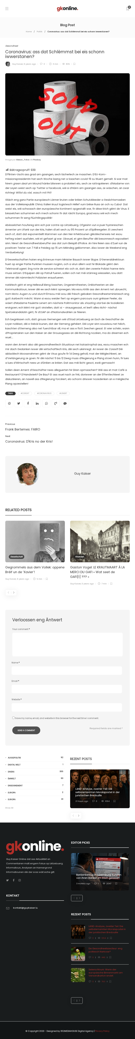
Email (15, 681)
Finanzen (79, 556)
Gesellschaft (16, 556)
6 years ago (30, 64)
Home (29, 31)
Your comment (21, 629)
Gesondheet (11, 45)
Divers (35, 771)
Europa (35, 792)
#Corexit (25, 393)
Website (17, 699)
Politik (39, 31)
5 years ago (88, 583)
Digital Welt (35, 764)
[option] (35, 551)
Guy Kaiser (17, 64)
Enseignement (35, 785)
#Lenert (63, 393)
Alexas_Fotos (23, 159)
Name (16, 662)
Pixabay (37, 159)
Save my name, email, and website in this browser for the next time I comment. (57, 718)
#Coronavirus (44, 393)
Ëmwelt (35, 778)
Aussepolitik (35, 757)
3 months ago (83, 883)
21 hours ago (81, 801)
